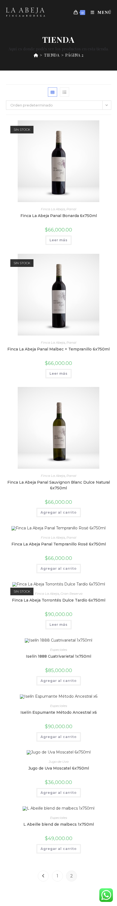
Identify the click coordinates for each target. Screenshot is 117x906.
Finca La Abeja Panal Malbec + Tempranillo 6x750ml (58, 349)
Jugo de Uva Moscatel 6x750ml (58, 768)
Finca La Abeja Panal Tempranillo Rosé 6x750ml (58, 544)
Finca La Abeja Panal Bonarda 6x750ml (58, 215)
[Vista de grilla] (52, 92)
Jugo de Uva (59, 761)
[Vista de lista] (64, 92)
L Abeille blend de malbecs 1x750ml (58, 824)
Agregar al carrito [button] (59, 512)
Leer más (58, 240)
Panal (71, 209)
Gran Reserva (71, 593)
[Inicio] (36, 55)
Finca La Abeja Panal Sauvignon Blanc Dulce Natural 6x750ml (58, 485)
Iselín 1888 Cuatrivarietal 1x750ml (58, 656)
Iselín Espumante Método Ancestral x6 (58, 712)
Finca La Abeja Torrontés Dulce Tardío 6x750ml (58, 600)
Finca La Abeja (53, 209)
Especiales (58, 650)
